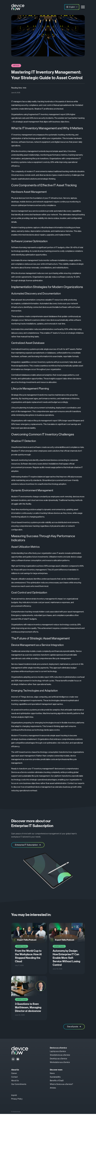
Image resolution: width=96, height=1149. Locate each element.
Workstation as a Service (60, 1062)
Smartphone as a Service (60, 1055)
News (52, 1073)
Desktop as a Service (58, 1059)
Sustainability (55, 1077)
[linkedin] (13, 1059)
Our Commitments (18, 1084)
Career (14, 1073)
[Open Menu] (83, 7)
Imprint (14, 1095)
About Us (15, 1080)
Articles (53, 1088)
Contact (14, 1077)
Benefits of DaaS (57, 1080)
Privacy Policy (16, 1099)
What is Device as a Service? (61, 1084)
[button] (72, 7)
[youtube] (18, 1059)
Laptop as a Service (58, 1051)
